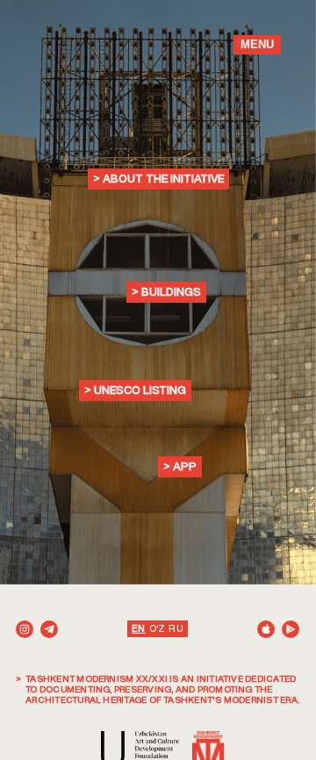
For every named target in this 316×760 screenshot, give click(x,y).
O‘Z (157, 628)
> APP (180, 466)
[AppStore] (266, 629)
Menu (257, 44)
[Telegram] (49, 629)
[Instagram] (24, 629)
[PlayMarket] (290, 629)
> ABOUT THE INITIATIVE (158, 178)
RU (176, 628)
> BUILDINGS (166, 292)
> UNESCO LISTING (135, 390)
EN (138, 628)
